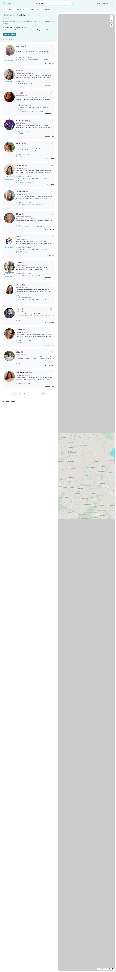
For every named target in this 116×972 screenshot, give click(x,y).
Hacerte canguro (102, 3)
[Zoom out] (111, 20)
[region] (86, 492)
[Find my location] (111, 25)
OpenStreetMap (107, 969)
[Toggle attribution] (113, 969)
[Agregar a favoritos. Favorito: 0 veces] (52, 143)
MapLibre (100, 969)
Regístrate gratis (9, 34)
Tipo (7, 9)
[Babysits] (8, 3)
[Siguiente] (43, 394)
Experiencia (19, 9)
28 (38, 394)
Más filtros (46, 9)
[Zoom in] (111, 17)
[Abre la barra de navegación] (111, 3)
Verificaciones (33, 9)
